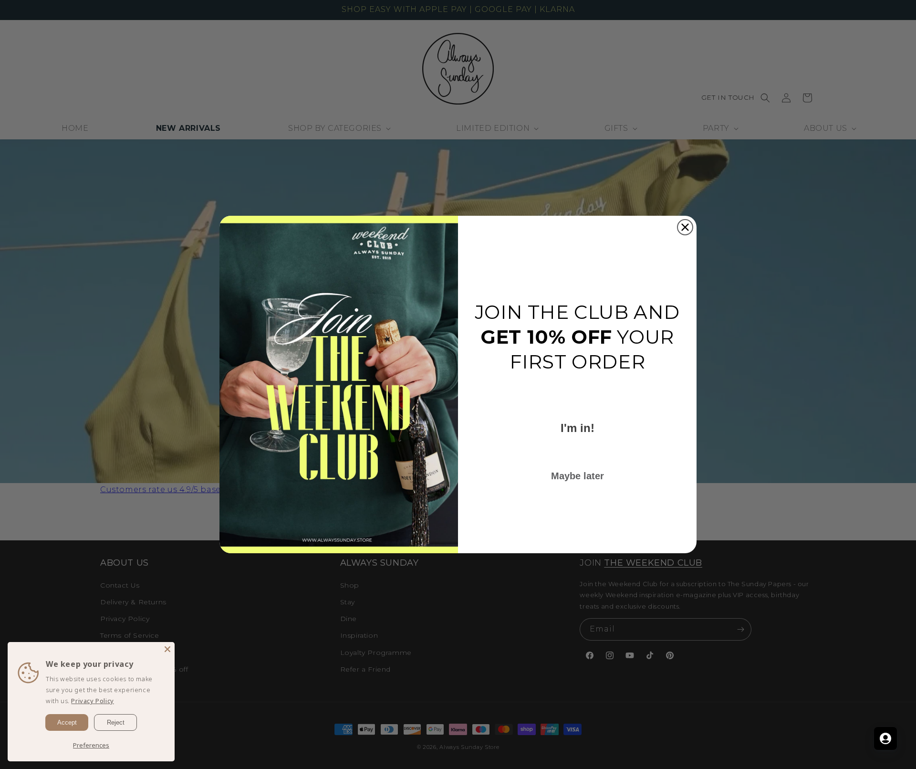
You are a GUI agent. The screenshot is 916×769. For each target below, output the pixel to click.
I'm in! (577, 427)
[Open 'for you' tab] (885, 738)
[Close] (167, 649)
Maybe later (577, 476)
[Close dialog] (685, 227)
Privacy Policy (92, 700)
